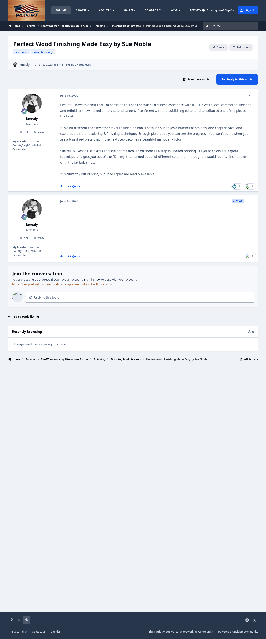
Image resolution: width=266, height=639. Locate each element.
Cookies (55, 631)
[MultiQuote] (61, 186)
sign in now (92, 279)
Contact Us (39, 631)
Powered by (238, 631)
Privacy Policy (19, 631)
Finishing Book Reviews (74, 65)
